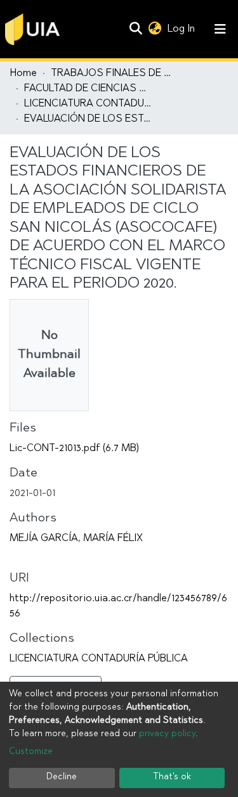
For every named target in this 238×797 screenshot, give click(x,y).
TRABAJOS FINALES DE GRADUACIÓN (114, 73)
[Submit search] (135, 29)
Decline (61, 777)
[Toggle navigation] (220, 29)
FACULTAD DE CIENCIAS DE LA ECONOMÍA (87, 89)
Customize (31, 752)
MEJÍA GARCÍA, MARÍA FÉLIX (76, 538)
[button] (154, 29)
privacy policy (167, 734)
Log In (182, 29)
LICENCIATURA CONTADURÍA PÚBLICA (87, 104)
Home (23, 73)
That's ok (172, 777)
